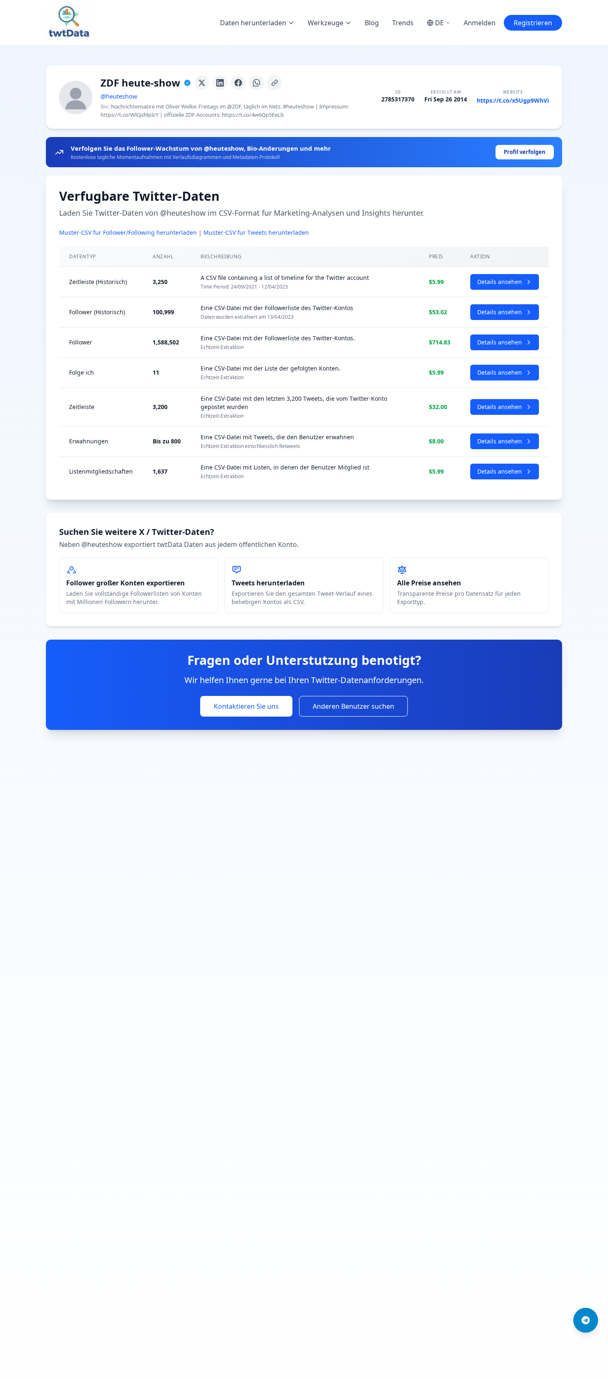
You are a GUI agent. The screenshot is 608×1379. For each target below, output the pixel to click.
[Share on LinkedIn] (220, 82)
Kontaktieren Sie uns (246, 706)
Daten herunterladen (253, 22)
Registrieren (533, 22)
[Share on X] (201, 82)
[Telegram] (585, 1320)
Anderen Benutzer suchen (353, 706)
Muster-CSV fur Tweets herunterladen (256, 232)
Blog (372, 22)
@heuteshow (119, 96)
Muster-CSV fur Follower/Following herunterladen (128, 232)
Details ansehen (499, 282)
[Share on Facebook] (238, 82)
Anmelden (479, 22)
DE (439, 22)
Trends (403, 22)
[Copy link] (274, 82)
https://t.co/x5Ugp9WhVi (513, 100)
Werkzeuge (325, 22)
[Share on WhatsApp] (256, 82)
